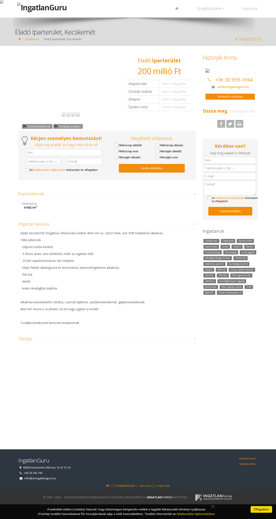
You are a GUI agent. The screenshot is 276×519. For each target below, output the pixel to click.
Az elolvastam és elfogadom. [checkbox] (64, 169)
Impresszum (247, 458)
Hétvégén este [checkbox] (169, 157)
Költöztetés (144, 485)
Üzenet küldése (230, 211)
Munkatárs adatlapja (230, 96)
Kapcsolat (250, 8)
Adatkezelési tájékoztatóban (196, 514)
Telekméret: (29, 204)
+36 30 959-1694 (234, 79)
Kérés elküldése (152, 168)
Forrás (160, 497)
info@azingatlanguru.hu (40, 478)
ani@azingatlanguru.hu (233, 87)
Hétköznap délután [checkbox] (171, 145)
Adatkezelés (247, 464)
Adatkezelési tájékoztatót (49, 169)
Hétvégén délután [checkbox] (129, 157)
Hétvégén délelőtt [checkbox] (171, 151)
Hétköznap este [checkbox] (128, 151)
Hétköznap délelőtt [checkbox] (130, 145)
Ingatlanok (32, 39)
